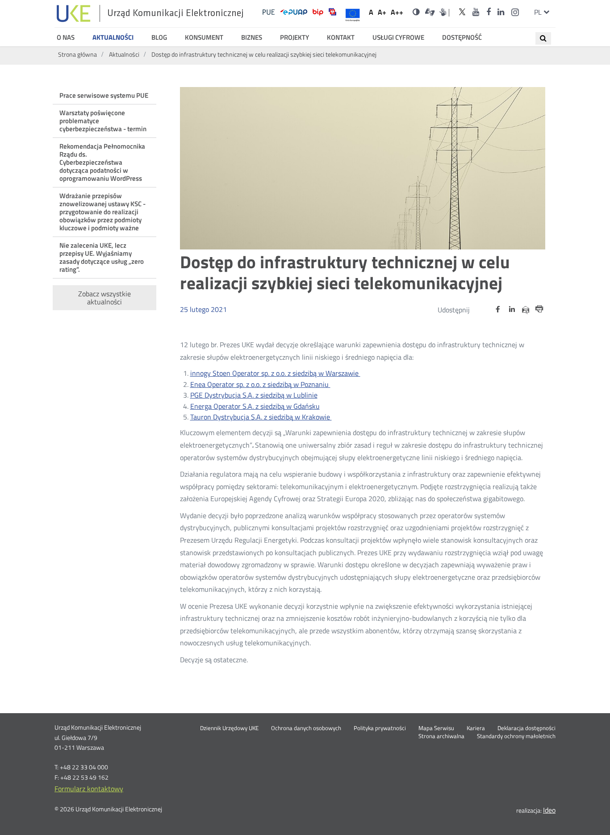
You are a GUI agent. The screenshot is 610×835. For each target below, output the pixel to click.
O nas (66, 37)
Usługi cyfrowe (398, 37)
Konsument (204, 37)
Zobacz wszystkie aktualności (104, 297)
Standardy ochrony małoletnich (516, 736)
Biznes (251, 37)
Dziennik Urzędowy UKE (229, 728)
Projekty (294, 37)
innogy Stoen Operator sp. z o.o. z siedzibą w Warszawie (275, 373)
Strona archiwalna (441, 736)
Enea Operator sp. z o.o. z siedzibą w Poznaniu (260, 384)
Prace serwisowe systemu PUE (103, 95)
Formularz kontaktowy (88, 788)
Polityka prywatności (380, 728)
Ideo (549, 810)
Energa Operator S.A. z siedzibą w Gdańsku (255, 406)
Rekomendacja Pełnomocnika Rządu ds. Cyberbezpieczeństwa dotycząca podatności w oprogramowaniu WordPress (102, 162)
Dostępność (462, 37)
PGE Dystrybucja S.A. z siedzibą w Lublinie (254, 395)
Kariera (476, 728)
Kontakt (341, 37)
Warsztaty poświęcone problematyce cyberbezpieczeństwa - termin (102, 121)
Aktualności (113, 37)
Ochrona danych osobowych (306, 728)
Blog (159, 37)
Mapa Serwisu (436, 728)
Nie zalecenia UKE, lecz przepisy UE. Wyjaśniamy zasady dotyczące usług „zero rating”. (101, 257)
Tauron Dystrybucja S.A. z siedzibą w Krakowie (261, 416)
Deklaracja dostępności (526, 728)
